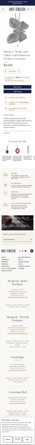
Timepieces (5, 266)
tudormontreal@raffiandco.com (17, 333)
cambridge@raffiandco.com (17, 370)
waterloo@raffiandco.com (17, 403)
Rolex (4, 257)
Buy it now (17, 87)
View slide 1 (17, 45)
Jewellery (5, 259)
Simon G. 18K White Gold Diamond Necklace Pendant (27, 158)
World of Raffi (7, 270)
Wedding (5, 262)
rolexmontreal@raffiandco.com (18, 297)
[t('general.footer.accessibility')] (31, 251)
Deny (27, 439)
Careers (21, 268)
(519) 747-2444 (20, 401)
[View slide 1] (17, 30)
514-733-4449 (19, 331)
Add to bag (17, 91)
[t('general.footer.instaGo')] (22, 251)
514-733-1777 (20, 295)
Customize (18, 439)
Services (5, 264)
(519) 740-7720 (20, 368)
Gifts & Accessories (9, 268)
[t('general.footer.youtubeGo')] (25, 251)
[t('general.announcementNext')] (33, 3)
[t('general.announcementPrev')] (1, 3)
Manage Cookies (24, 266)
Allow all (7, 439)
